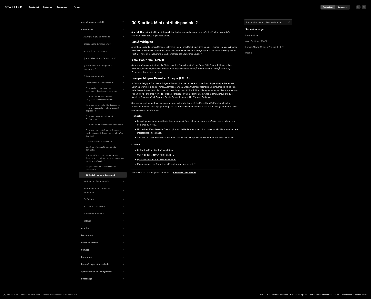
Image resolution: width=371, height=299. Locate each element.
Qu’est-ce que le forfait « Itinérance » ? (155, 155)
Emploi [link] (262, 295)
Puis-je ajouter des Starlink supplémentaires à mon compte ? (166, 164)
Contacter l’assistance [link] (184, 172)
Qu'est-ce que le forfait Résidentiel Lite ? (156, 159)
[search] (289, 22)
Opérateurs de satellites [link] (277, 295)
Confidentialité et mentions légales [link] (324, 295)
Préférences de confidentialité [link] (354, 295)
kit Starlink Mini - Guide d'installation (155, 150)
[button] (103, 29)
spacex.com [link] (72, 295)
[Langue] (358, 7)
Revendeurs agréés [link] (298, 295)
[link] (13, 7)
